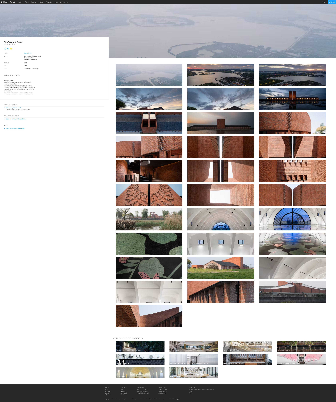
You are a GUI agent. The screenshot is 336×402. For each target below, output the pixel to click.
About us (107, 390)
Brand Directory (163, 393)
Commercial (27, 56)
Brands (33, 2)
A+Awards (107, 391)
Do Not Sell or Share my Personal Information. (163, 399)
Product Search (163, 391)
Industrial (26, 60)
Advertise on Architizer (143, 393)
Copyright (177, 399)
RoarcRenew (27, 53)
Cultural (26, 58)
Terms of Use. (139, 399)
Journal (41, 2)
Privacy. (134, 399)
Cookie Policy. (147, 399)
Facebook (124, 390)
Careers (107, 393)
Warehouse (33, 60)
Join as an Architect (142, 390)
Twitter (123, 391)
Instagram (124, 395)
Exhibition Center (36, 56)
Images (20, 2)
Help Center (108, 395)
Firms (27, 2)
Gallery (32, 58)
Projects (12, 2)
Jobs (56, 2)
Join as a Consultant (142, 391)
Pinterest (124, 393)
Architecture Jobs (163, 390)
